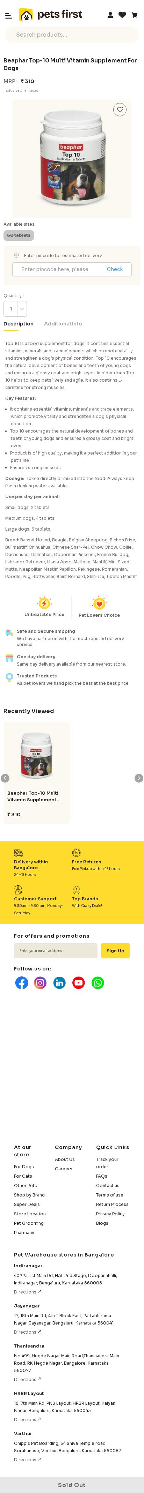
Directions (25, 1292)
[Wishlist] (122, 15)
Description (18, 324)
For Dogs (24, 1166)
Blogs (102, 1223)
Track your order (107, 1163)
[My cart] (134, 15)
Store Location (30, 1213)
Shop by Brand (29, 1195)
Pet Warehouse (50, 15)
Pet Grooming (29, 1223)
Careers (63, 1168)
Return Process (112, 1204)
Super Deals (27, 1204)
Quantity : (13, 295)
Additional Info (63, 324)
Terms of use (109, 1195)
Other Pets (25, 1185)
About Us (65, 1159)
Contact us (108, 1185)
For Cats (23, 1176)
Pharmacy (24, 1232)
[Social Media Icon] (21, 983)
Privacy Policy (110, 1213)
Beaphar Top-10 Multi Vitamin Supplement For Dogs (32, 796)
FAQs (101, 1176)
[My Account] (110, 15)
